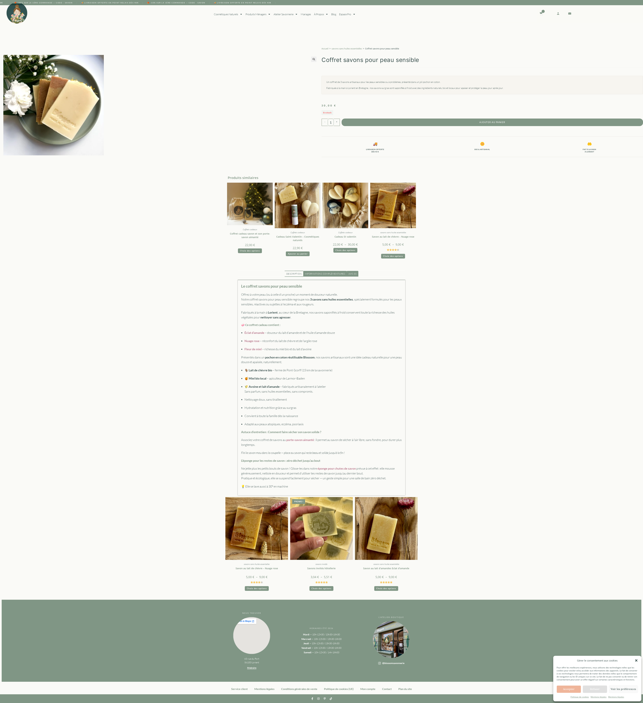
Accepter (569, 689)
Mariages (306, 14)
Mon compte (367, 688)
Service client (239, 688)
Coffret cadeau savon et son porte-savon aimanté (250, 235)
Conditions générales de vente (299, 688)
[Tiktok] (331, 698)
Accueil (325, 48)
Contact (387, 688)
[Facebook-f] (312, 698)
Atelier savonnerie (283, 14)
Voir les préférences (623, 689)
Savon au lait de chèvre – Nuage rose (393, 236)
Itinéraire (251, 668)
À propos (319, 14)
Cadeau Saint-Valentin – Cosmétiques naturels (297, 238)
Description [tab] (294, 273)
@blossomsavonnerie (393, 663)
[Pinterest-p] (324, 698)
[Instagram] (318, 698)
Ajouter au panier (492, 122)
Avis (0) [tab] (352, 273)
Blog (333, 14)
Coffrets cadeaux (250, 229)
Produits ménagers (255, 14)
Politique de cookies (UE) (339, 688)
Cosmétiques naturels (226, 14)
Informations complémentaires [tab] (325, 273)
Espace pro (345, 14)
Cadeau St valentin (345, 236)
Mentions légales (598, 696)
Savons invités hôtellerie (321, 568)
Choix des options (250, 250)
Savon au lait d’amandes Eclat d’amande (386, 568)
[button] (636, 660)
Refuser (595, 689)
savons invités (321, 564)
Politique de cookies (579, 696)
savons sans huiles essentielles (347, 48)
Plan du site (405, 688)
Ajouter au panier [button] (298, 253)
